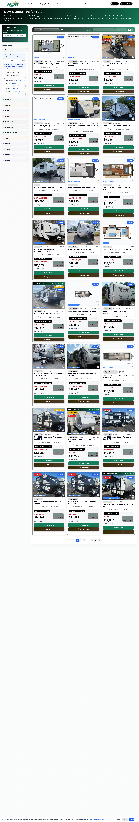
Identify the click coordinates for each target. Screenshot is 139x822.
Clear (23, 60)
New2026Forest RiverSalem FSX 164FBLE (81, 441)
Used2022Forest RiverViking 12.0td (48, 187)
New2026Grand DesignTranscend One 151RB (117, 438)
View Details (50, 85)
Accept (132, 819)
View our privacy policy (96, 820)
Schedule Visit (127, 4)
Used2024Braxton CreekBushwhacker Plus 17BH (44, 250)
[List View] (132, 30)
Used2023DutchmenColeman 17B (116, 126)
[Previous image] (104, 47)
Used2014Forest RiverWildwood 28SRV (116, 312)
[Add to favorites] (63, 57)
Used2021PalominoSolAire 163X (47, 314)
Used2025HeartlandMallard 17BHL (82, 311)
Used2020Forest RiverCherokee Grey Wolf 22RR (118, 376)
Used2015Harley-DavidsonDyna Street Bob (116, 65)
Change (12, 60)
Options (118, 819)
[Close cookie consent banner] (136, 819)
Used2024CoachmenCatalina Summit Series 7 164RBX (49, 375)
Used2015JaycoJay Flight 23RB (81, 249)
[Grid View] (129, 30)
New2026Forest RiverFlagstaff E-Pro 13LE (118, 505)
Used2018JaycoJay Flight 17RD (46, 126)
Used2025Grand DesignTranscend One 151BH (48, 438)
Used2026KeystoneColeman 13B (81, 187)
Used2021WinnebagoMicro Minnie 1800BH (82, 375)
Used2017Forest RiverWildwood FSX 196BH (83, 127)
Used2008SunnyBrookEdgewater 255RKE (82, 65)
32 (92, 541)
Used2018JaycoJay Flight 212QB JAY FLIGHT (118, 188)
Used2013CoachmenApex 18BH (46, 64)
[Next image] (132, 47)
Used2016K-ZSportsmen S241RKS (117, 249)
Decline (125, 819)
